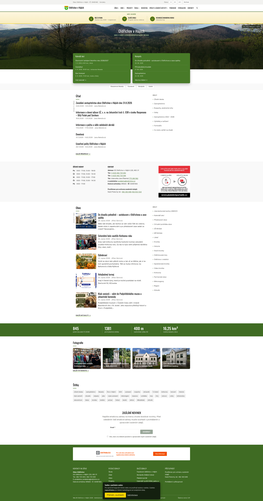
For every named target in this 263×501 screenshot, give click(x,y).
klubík (125, 400)
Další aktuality (82, 315)
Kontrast (186, 2)
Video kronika (159, 268)
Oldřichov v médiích (161, 259)
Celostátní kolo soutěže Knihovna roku (115, 236)
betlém (102, 400)
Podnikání (172, 8)
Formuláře (158, 126)
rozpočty (137, 392)
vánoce (164, 396)
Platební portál (142, 478)
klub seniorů (78, 396)
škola (87, 400)
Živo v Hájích (111, 392)
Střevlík (157, 290)
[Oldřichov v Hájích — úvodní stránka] (74, 8)
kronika (94, 400)
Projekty (130, 8)
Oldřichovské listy (160, 255)
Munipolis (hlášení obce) (145, 475)
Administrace (98, 498)
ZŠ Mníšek (158, 229)
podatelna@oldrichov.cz (126, 181)
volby (172, 396)
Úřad (116, 8)
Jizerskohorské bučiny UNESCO (166, 211)
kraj (151, 396)
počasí (110, 400)
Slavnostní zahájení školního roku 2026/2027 (91, 61)
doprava (135, 396)
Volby (156, 112)
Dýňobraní (102, 255)
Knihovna (144, 8)
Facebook (131, 86)
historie (181, 392)
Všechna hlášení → (141, 80)
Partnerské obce (160, 277)
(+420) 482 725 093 (118, 173)
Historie (157, 246)
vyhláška (144, 396)
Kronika (157, 242)
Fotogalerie (182, 8)
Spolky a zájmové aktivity (158, 8)
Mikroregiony (159, 281)
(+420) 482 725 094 (118, 176)
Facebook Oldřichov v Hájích (147, 472)
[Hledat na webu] (197, 8)
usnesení (128, 392)
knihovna (164, 392)
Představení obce (160, 220)
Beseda (101, 392)
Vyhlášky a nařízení (161, 121)
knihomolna (180, 396)
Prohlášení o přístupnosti (174, 482)
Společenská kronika (161, 264)
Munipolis (141, 86)
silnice (132, 400)
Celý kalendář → (80, 80)
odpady (96, 396)
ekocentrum (78, 400)
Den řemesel (80, 73)
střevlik (150, 400)
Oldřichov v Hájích (83, 498)
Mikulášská (140, 400)
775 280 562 (133, 178)
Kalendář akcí (159, 215)
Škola (136, 8)
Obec (123, 8)
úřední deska (78, 392)
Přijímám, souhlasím (115, 495)
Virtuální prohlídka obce (163, 224)
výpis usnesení (113, 396)
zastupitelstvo (90, 392)
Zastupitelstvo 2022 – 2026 (164, 117)
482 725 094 (91, 477)
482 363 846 (126, 192)
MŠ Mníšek (158, 233)
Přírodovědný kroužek (143, 67)
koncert (173, 392)
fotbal (117, 400)
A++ (180, 2)
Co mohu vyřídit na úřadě (163, 130)
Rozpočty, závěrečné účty (163, 108)
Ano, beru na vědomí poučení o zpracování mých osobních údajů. (133, 437)
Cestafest (79, 67)
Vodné (151, 86)
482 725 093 (80, 477)
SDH (120, 392)
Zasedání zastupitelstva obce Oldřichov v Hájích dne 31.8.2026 (104, 103)
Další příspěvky (82, 154)
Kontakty (102, 2)
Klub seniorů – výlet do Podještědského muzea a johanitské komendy (119, 295)
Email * (112, 427)
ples (103, 396)
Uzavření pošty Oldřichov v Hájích (91, 143)
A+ (175, 2)
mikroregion (125, 396)
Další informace (132, 495)
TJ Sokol (155, 392)
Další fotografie (80, 370)
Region (156, 286)
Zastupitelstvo (140, 73)
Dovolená (80, 134)
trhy (157, 396)
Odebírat (146, 432)
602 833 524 (137, 192)
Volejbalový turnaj (106, 274)
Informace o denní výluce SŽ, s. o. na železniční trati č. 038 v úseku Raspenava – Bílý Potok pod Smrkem (111, 113)
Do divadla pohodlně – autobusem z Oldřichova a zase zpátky (157, 61)
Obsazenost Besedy (117, 86)
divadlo (87, 396)
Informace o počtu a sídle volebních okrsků (95, 125)
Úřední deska (159, 99)
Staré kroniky (159, 251)
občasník (146, 392)
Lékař (156, 237)
